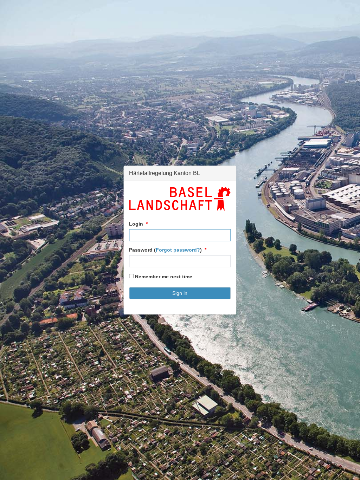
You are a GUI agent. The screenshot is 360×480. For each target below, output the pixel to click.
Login (136, 224)
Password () (165, 250)
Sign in (179, 293)
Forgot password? (178, 250)
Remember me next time (163, 276)
